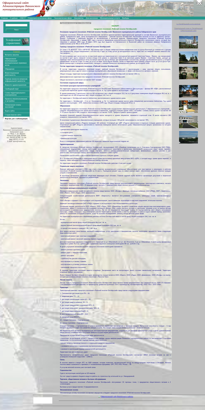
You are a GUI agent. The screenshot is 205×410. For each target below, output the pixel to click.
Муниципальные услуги (110, 18)
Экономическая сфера (63, 18)
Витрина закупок (12, 55)
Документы (78, 18)
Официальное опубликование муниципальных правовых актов (16, 62)
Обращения (9, 69)
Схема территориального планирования (15, 94)
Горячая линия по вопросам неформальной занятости (16, 80)
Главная (4, 18)
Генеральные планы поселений (13, 106)
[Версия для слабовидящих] (199, 2)
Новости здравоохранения (15, 85)
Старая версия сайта (13, 115)
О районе (14, 18)
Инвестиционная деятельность (12, 74)
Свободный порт (12, 89)
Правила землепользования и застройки (16, 100)
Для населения (92, 18)
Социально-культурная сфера (40, 18)
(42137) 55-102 (15, 137)
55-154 (23, 137)
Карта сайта (9, 111)
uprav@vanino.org (19, 141)
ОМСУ (23, 18)
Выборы (125, 18)
